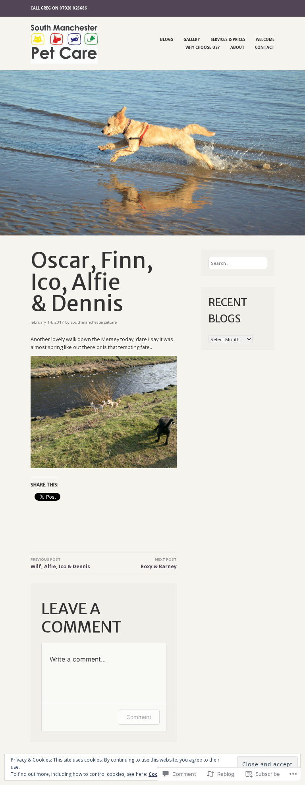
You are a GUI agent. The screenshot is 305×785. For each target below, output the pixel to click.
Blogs (166, 39)
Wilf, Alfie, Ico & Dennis (60, 563)
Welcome (265, 39)
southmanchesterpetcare (94, 322)
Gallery (191, 39)
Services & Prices (227, 39)
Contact (264, 47)
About (237, 47)
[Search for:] (238, 263)
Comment (138, 717)
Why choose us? (202, 47)
